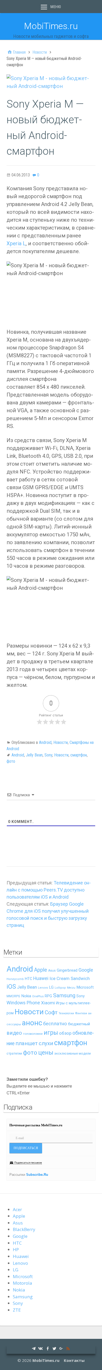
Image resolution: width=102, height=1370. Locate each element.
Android (45, 742)
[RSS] (68, 1348)
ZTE (17, 1310)
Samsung (64, 995)
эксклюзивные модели (72, 1053)
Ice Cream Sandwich (69, 978)
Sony (48, 755)
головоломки (33, 1033)
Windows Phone (23, 1002)
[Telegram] (33, 1348)
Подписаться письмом (28, 1162)
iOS (11, 986)
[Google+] (61, 1348)
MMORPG (13, 996)
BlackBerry (24, 1229)
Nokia (26, 996)
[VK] (40, 1348)
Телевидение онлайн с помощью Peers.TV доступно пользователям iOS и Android (49, 890)
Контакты (74, 1360)
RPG (48, 996)
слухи (46, 1043)
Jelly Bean (34, 755)
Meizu (71, 987)
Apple (40, 970)
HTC (28, 979)
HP (16, 1249)
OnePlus (38, 996)
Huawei (40, 978)
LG (51, 987)
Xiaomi (48, 1002)
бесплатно (55, 1024)
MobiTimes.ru (51, 26)
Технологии (66, 1013)
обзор (65, 1033)
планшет (26, 1043)
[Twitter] (54, 1348)
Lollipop (60, 987)
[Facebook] (47, 1348)
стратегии (14, 1053)
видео (14, 1033)
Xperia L (16, 243)
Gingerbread (67, 970)
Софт (51, 1012)
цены (45, 1052)
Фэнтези (81, 1013)
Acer (17, 1209)
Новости (60, 742)
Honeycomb (15, 979)
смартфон (78, 755)
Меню (55, 6)
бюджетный (79, 1024)
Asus (52, 970)
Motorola (22, 1283)
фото (11, 761)
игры (51, 1032)
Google (85, 970)
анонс (32, 1022)
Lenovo (43, 987)
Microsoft (85, 987)
